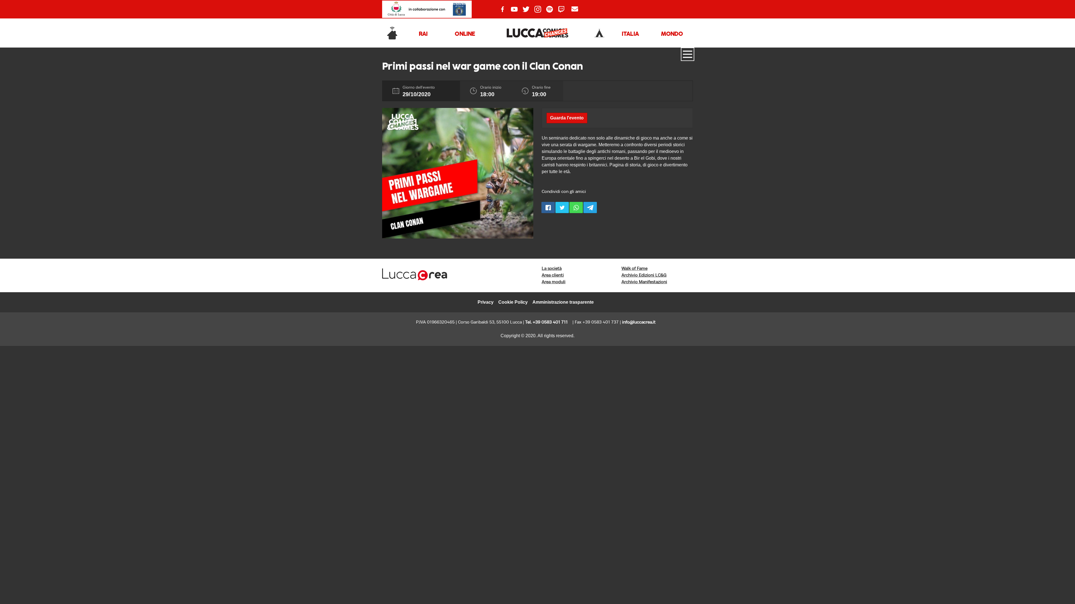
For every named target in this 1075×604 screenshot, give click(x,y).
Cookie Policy (513, 302)
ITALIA (630, 34)
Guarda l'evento (567, 117)
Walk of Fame (634, 269)
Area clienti (553, 275)
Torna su (1045, 583)
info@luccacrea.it (639, 322)
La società (552, 269)
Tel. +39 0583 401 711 (546, 322)
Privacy (486, 302)
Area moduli (553, 282)
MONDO (672, 34)
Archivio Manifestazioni (644, 282)
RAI (423, 34)
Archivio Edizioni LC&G (644, 275)
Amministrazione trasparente (563, 302)
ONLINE (465, 34)
